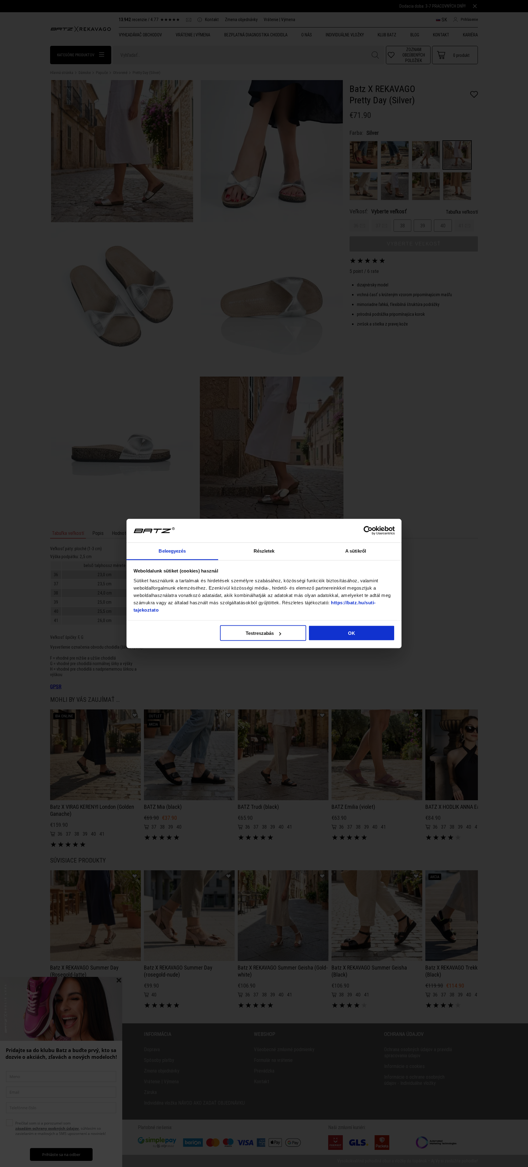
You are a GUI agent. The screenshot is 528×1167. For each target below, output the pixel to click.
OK (351, 633)
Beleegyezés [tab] (172, 550)
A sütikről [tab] (355, 550)
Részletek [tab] (264, 550)
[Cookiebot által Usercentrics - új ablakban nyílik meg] (368, 530)
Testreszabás (260, 633)
